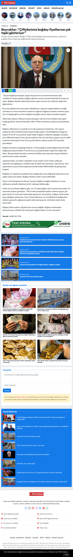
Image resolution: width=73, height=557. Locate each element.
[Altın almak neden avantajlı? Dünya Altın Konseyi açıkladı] (53, 349)
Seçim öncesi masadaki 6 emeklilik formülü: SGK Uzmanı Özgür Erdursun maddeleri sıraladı (18, 310)
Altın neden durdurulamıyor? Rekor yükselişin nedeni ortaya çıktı (19, 361)
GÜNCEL (22, 8)
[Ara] (67, 3)
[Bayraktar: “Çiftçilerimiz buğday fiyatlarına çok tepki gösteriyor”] (36, 67)
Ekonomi (13, 26)
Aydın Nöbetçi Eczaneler (11, 514)
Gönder (7, 391)
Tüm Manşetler (44, 523)
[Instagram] (36, 508)
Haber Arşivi (43, 528)
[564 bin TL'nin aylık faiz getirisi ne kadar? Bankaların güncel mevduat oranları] (19, 324)
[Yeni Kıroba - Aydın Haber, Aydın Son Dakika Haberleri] (8, 2)
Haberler (4, 26)
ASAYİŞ (4, 8)
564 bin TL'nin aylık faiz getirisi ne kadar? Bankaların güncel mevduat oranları (19, 335)
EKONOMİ (13, 8)
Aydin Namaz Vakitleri (11, 518)
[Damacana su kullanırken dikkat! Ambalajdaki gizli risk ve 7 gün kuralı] (53, 298)
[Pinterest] (33, 508)
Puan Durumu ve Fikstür (10, 523)
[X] (29, 508)
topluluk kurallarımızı (20, 397)
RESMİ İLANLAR (57, 8)
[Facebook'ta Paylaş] (3, 90)
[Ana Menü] (70, 3)
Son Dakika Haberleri (9, 528)
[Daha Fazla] (14, 90)
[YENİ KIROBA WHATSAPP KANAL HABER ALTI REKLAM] (37, 224)
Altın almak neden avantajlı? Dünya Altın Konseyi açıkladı (52, 361)
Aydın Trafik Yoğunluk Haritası (49, 518)
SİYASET (31, 8)
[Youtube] (43, 508)
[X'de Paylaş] (6, 90)
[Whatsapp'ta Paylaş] (10, 90)
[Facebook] (26, 508)
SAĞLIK (46, 8)
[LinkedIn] (40, 508)
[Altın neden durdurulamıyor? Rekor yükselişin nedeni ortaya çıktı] (19, 349)
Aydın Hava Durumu (46, 514)
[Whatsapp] (47, 508)
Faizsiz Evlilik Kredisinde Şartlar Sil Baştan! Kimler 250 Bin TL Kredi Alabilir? (53, 335)
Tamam (66, 554)
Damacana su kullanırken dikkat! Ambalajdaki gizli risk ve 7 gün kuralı (53, 310)
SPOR (39, 8)
